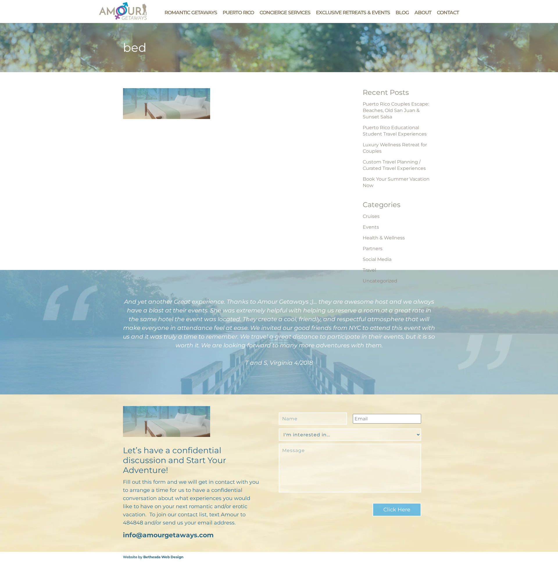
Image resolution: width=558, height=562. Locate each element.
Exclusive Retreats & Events (353, 12)
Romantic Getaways (190, 12)
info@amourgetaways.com (168, 535)
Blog (402, 12)
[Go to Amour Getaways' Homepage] (123, 18)
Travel (369, 270)
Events (371, 227)
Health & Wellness (384, 238)
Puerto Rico (238, 12)
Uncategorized (380, 281)
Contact (448, 12)
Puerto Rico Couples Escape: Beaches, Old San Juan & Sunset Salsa (396, 110)
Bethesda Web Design (163, 557)
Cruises (371, 216)
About (422, 12)
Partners (372, 248)
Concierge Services (285, 12)
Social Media (377, 259)
